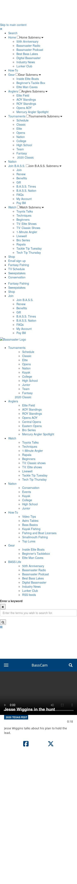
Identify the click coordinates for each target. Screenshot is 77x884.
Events (26, 492)
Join (19, 170)
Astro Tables (30, 520)
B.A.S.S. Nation (26, 190)
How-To (13, 70)
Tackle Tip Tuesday (29, 248)
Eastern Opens (32, 426)
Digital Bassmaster (28, 58)
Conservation (16, 277)
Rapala (21, 244)
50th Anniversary (27, 41)
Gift (18, 182)
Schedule (22, 120)
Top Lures (28, 541)
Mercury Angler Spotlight (32, 112)
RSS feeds (29, 595)
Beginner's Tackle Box (30, 83)
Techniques (23, 215)
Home (12, 37)
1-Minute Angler (26, 232)
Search (12, 33)
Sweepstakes (16, 273)
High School (24, 145)
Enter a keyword (11, 601)
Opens (20, 133)
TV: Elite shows (32, 467)
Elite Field (22, 95)
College (21, 141)
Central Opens (31, 422)
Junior (26, 385)
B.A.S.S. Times (26, 186)
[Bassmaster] (13, 339)
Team (20, 149)
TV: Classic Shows (28, 228)
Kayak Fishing (31, 529)
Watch (12, 207)
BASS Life (14, 562)
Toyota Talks (24, 211)
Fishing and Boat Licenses (39, 533)
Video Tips (29, 516)
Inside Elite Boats (27, 79)
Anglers (13, 91)
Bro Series (23, 240)
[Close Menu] (1, 29)
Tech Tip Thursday (28, 252)
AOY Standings (26, 99)
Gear (11, 74)
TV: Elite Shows (26, 224)
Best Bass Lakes (27, 54)
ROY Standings (26, 104)
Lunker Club (24, 66)
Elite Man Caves (27, 87)
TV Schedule (16, 269)
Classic (21, 124)
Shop (11, 257)
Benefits (21, 178)
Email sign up (17, 261)
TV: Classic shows (34, 463)
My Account (24, 199)
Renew (20, 174)
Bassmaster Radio (28, 45)
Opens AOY (24, 108)
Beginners (23, 219)
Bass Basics (30, 525)
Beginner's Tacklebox (36, 553)
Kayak (26, 372)
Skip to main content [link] (13, 25)
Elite (19, 128)
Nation (20, 137)
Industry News (25, 62)
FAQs (20, 195)
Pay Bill (21, 203)
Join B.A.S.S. (16, 166)
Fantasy (21, 153)
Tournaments (16, 116)
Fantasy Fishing (18, 265)
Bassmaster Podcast (29, 50)
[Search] (3, 622)
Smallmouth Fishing (35, 537)
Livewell (21, 236)
